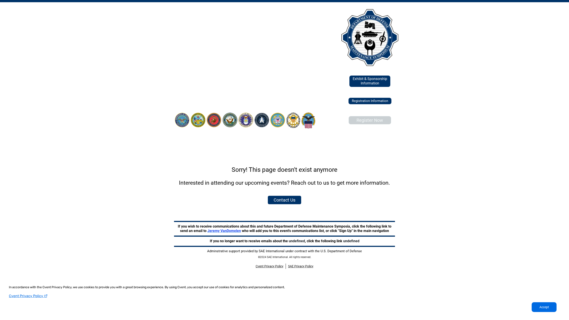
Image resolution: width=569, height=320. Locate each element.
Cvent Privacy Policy (26, 296)
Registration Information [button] (370, 101)
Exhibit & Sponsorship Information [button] (370, 81)
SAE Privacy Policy (300, 266)
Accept (544, 307)
